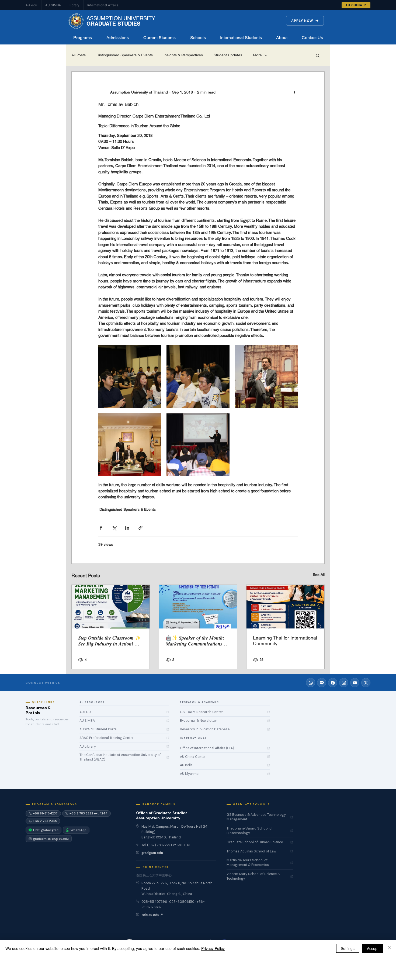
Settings (348, 948)
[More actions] (294, 92)
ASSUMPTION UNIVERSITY (120, 18)
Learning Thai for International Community (285, 640)
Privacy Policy (213, 948)
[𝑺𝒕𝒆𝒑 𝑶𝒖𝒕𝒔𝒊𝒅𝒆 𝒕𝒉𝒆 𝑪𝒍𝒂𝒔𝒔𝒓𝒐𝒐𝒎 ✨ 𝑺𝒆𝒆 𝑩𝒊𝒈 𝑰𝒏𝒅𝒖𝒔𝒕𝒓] (111, 606)
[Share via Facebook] (100, 527)
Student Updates (228, 55)
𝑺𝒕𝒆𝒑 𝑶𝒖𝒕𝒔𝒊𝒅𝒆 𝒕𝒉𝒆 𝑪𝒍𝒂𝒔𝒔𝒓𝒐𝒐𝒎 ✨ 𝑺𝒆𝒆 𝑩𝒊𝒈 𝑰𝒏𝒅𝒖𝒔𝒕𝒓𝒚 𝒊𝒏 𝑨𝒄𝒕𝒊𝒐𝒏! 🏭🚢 (109, 641)
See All (319, 574)
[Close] (389, 948)
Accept (372, 948)
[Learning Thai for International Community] (285, 606)
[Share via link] (140, 527)
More (257, 55)
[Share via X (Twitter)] (114, 527)
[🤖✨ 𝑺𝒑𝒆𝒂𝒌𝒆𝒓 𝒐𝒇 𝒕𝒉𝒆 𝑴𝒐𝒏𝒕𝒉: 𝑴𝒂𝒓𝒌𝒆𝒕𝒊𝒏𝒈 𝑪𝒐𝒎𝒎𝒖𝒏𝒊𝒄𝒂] (198, 606)
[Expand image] (129, 376)
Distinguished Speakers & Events (124, 55)
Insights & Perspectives (183, 55)
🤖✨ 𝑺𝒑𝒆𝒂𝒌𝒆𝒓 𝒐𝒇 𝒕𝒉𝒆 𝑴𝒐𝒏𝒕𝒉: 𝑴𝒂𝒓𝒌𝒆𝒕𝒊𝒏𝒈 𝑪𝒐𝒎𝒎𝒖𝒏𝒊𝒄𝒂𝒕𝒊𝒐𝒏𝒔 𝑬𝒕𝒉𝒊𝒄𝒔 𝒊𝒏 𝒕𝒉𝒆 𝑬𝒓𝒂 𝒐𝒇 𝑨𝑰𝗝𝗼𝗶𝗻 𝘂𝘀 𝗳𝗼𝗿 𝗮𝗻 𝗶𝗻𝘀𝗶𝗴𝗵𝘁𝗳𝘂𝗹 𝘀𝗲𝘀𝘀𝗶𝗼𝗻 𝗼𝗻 (197, 641)
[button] (82, 37)
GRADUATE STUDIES (113, 23)
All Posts (78, 55)
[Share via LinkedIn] (127, 527)
